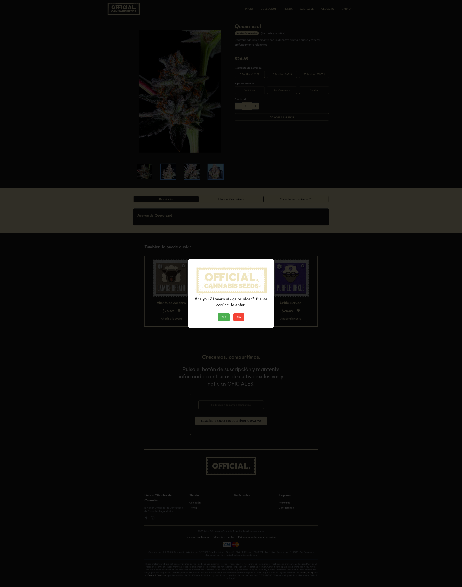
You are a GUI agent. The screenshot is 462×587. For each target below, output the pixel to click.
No (239, 317)
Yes (223, 317)
